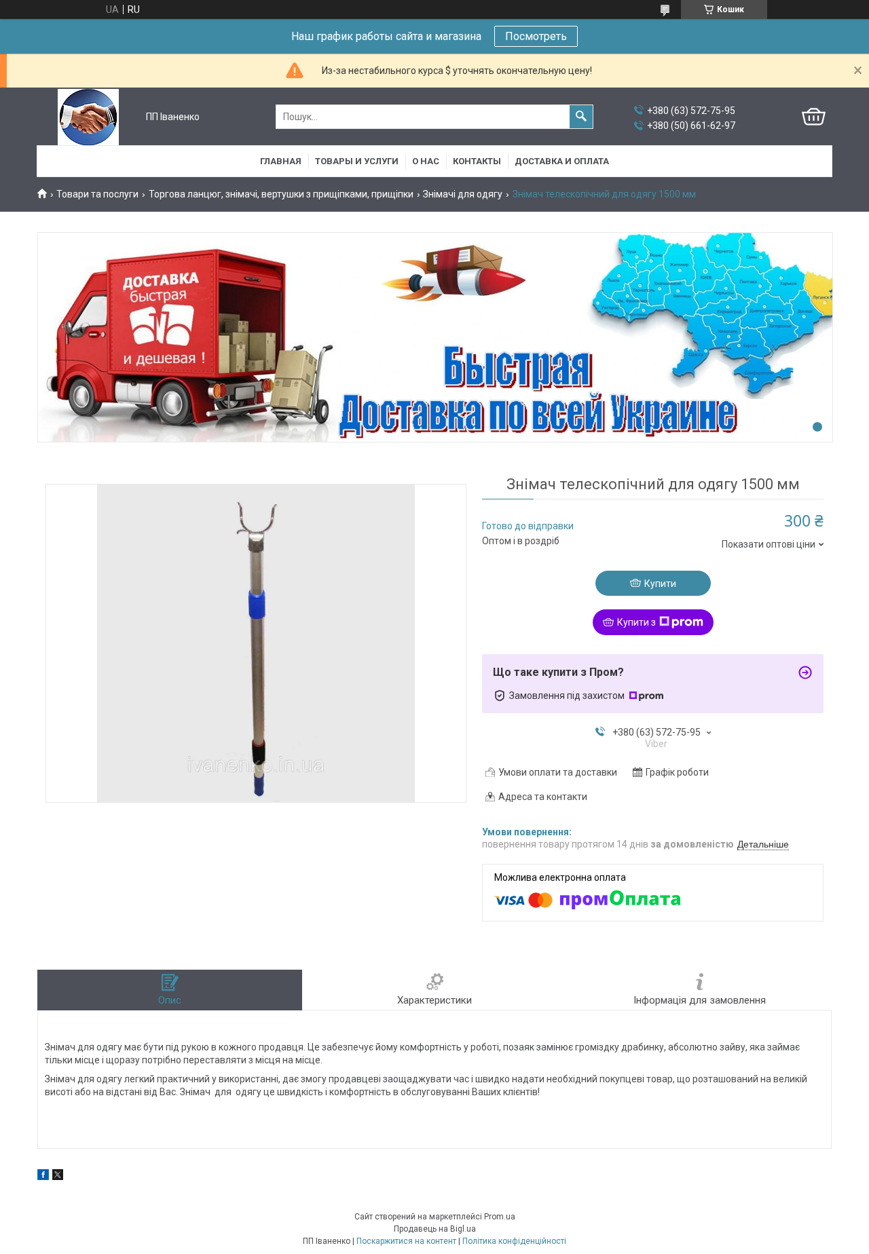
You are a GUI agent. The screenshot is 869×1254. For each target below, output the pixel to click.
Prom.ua (499, 1216)
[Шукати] (581, 116)
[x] (57, 1176)
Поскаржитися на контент (406, 1241)
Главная (280, 161)
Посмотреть (536, 36)
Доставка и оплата (562, 161)
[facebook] (43, 1176)
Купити (660, 583)
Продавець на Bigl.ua (435, 1229)
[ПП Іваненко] (88, 117)
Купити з (636, 622)
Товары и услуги (357, 161)
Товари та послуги (97, 194)
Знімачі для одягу (462, 194)
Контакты (477, 161)
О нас (425, 161)
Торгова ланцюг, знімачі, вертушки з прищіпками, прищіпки (281, 194)
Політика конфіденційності (514, 1241)
